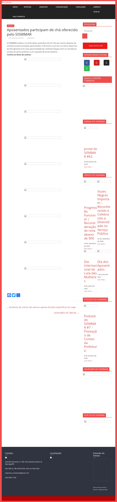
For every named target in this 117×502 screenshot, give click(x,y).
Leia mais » (88, 167)
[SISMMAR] (7, 2)
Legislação (80, 7)
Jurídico (97, 7)
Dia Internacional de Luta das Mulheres (90, 271)
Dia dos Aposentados (103, 265)
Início (15, 7)
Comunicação (62, 7)
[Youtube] (97, 63)
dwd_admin (30, 38)
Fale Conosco (19, 16)
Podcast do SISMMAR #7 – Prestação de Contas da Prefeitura (90, 333)
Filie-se (97, 12)
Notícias (27, 7)
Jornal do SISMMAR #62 (90, 153)
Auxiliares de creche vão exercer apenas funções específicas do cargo (41, 307)
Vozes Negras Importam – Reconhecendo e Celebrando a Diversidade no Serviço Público (103, 212)
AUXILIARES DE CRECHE (66, 312)
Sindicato (43, 7)
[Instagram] (106, 63)
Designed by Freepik (103, 489)
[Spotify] (87, 68)
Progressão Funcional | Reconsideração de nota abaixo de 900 (90, 222)
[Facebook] (87, 63)
